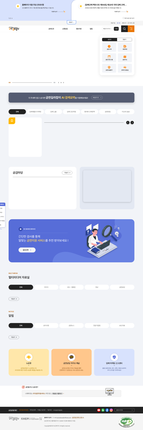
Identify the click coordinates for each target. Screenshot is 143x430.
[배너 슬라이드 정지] (61, 82)
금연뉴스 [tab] (71, 326)
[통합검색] (124, 28)
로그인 (118, 23)
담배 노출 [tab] (53, 112)
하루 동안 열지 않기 (129, 18)
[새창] (126, 422)
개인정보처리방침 (23, 410)
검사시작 (29, 250)
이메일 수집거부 (41, 410)
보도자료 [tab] (122, 326)
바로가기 (98, 98)
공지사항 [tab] (46, 326)
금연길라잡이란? (13, 410)
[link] (109, 47)
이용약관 (49, 410)
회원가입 (113, 23)
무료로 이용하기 (57, 393)
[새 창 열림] (98, 410)
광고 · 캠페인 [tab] (71, 287)
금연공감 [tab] (122, 287)
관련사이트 (119, 410)
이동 (116, 29)
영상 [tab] (96, 287)
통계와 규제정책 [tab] (89, 112)
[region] (107, 188)
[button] (40, 11)
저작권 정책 (33, 410)
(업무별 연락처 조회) (77, 417)
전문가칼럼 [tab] (96, 326)
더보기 (66, 173)
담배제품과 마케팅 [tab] (35, 112)
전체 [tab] (17, 112)
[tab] (109, 39)
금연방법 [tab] (107, 112)
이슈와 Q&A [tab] (126, 112)
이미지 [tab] (46, 287)
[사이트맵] (131, 28)
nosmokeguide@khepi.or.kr (63, 417)
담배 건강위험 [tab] (71, 112)
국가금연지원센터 (57, 410)
